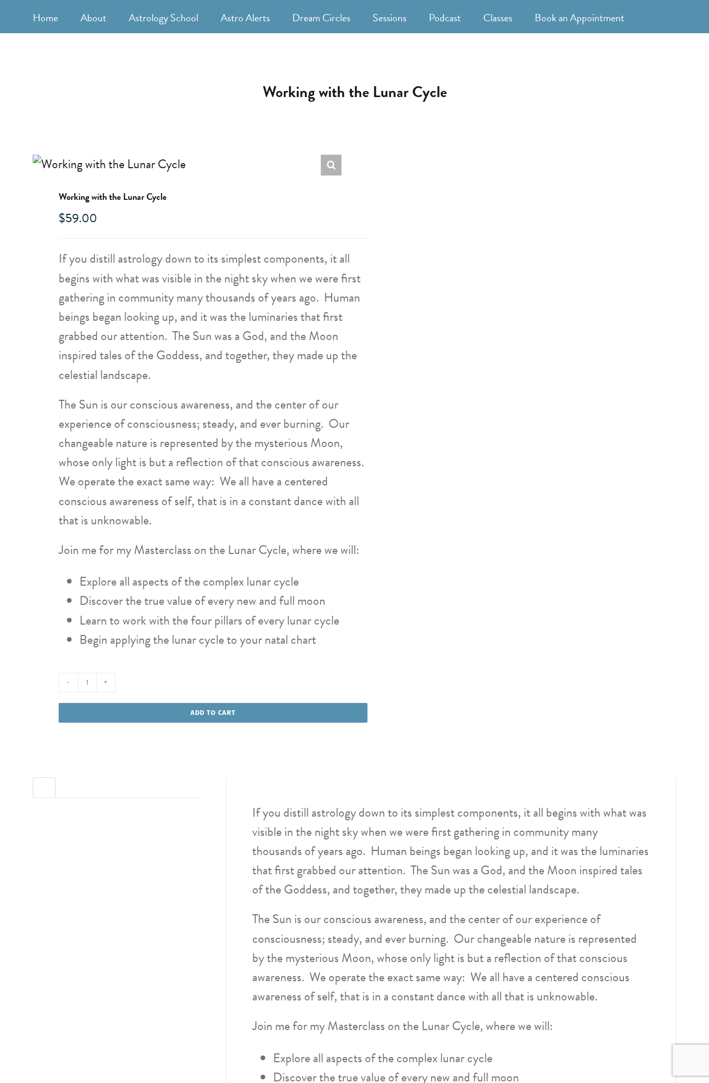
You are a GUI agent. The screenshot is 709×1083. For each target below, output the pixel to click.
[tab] (44, 783)
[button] (331, 165)
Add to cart (213, 712)
